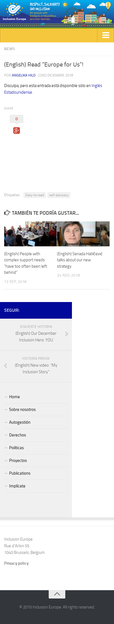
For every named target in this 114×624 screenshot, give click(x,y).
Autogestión (19, 422)
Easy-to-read (34, 195)
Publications (19, 473)
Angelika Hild (23, 75)
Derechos (17, 435)
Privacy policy (16, 563)
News (9, 49)
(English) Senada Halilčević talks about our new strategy (80, 260)
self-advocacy (59, 195)
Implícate (17, 486)
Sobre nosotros (22, 409)
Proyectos (18, 460)
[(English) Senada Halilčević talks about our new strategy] (83, 233)
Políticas (16, 447)
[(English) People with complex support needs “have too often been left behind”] (30, 233)
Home (14, 396)
